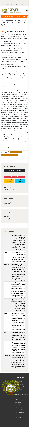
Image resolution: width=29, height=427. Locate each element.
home (4, 16)
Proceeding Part (15, 177)
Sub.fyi (20, 423)
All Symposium (11, 16)
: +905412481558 (19, 417)
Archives (7, 4)
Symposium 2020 (21, 16)
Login (11, 4)
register (15, 4)
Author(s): (3, 31)
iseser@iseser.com (15, 2)
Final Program (20, 180)
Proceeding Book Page (15, 170)
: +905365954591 (19, 412)
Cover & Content (9, 180)
